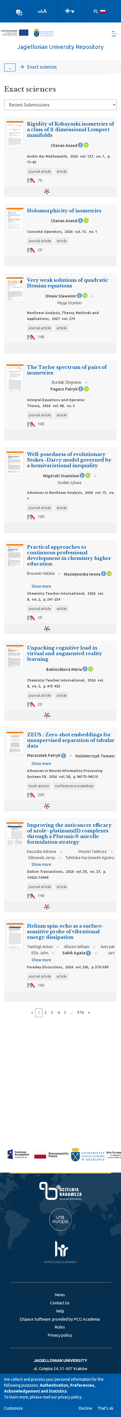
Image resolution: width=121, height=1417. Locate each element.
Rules (60, 1327)
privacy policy (70, 1397)
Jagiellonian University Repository (60, 47)
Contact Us (60, 1303)
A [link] (39, 11)
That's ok (105, 1408)
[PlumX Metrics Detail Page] (50, 191)
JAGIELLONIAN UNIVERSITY (60, 1360)
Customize (13, 1408)
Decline (85, 1408)
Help (60, 1311)
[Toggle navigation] (114, 33)
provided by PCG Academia (76, 1319)
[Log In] (69, 10)
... (10, 67)
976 (80, 1012)
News (60, 1295)
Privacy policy (60, 1335)
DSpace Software (35, 1319)
